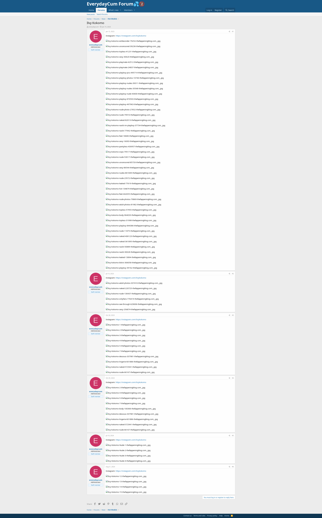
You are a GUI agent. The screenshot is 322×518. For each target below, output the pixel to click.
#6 (233, 467)
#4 (233, 378)
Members (128, 10)
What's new (113, 10)
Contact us (188, 515)
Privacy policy (212, 515)
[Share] (229, 31)
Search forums (102, 14)
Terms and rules (199, 515)
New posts (91, 14)
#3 (233, 315)
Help (221, 515)
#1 (233, 31)
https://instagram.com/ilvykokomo (131, 35)
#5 (233, 435)
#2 (233, 274)
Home (91, 10)
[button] (120, 10)
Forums (101, 10)
